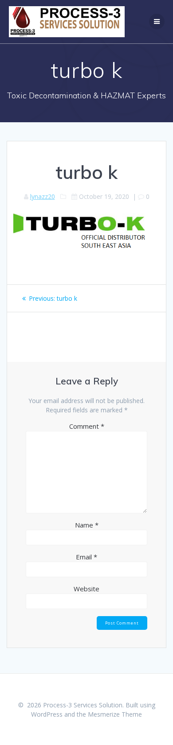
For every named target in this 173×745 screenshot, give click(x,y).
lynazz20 (42, 196)
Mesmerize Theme (115, 714)
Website (86, 588)
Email (86, 556)
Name (86, 524)
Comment (86, 426)
